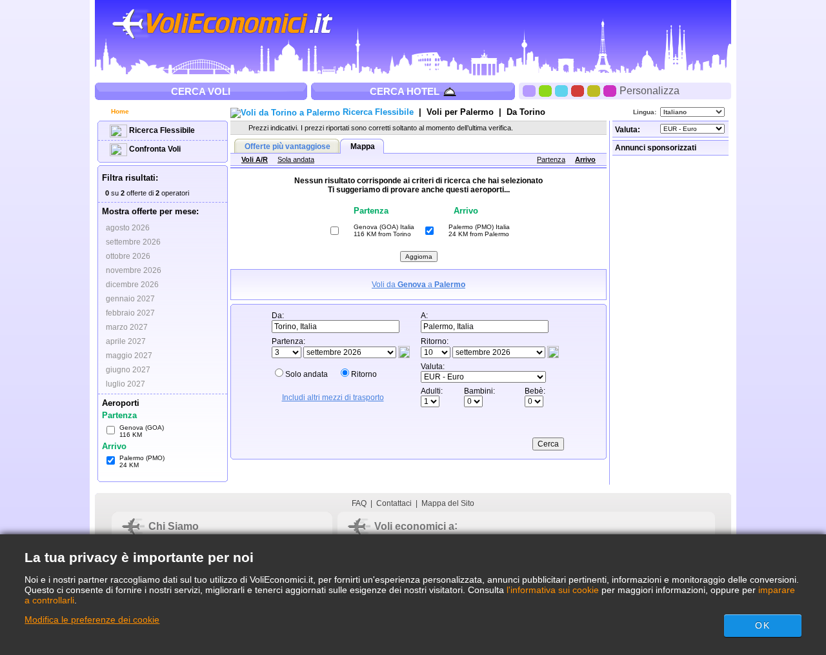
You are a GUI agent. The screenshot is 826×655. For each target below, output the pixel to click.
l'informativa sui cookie (553, 590)
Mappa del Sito (447, 503)
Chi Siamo (173, 526)
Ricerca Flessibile (161, 130)
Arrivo (585, 159)
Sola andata (295, 159)
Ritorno (364, 374)
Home (119, 111)
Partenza (551, 159)
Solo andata (306, 374)
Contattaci (394, 503)
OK (762, 625)
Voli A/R (254, 159)
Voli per (460, 112)
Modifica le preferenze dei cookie (92, 619)
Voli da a (418, 284)
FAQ (359, 503)
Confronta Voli (154, 149)
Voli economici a (414, 526)
